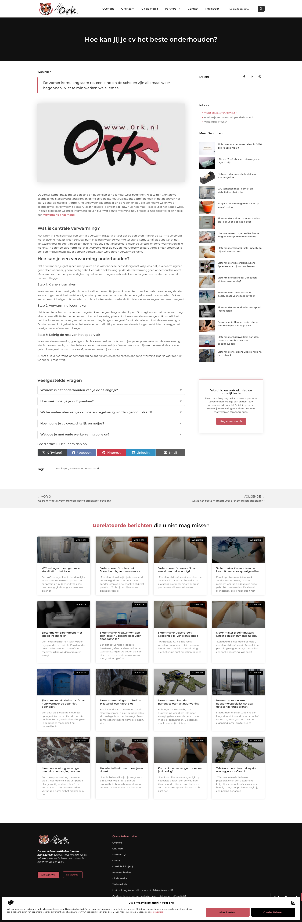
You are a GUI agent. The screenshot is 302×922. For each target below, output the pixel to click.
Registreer (212, 8)
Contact (193, 8)
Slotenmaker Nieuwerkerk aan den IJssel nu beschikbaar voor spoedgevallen (238, 340)
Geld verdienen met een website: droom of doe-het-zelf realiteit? (149, 896)
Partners (170, 8)
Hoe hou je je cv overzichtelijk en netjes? (111, 423)
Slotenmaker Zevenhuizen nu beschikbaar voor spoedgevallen (237, 569)
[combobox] (242, 9)
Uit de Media (149, 8)
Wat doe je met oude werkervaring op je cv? (111, 434)
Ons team (127, 8)
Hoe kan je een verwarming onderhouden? (228, 117)
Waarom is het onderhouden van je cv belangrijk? (111, 390)
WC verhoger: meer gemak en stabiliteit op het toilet (61, 569)
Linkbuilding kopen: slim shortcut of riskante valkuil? (142, 890)
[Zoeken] (261, 9)
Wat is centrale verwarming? (220, 112)
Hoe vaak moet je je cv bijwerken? (111, 401)
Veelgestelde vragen (215, 121)
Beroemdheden (121, 872)
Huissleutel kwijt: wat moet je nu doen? (121, 770)
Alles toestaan (227, 912)
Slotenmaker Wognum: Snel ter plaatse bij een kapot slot (120, 702)
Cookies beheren (273, 912)
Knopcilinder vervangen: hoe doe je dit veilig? (180, 770)
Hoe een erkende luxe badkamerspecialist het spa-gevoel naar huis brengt (235, 703)
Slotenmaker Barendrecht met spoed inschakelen (62, 634)
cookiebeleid (156, 912)
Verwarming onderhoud (84, 468)
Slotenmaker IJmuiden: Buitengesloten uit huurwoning (178, 702)
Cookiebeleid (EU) (122, 866)
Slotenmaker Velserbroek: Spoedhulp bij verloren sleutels (178, 634)
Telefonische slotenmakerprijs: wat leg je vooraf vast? (236, 770)
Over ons (108, 8)
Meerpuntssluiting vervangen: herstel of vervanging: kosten (61, 770)
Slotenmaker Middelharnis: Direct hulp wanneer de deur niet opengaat (64, 703)
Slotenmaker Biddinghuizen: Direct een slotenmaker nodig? (236, 634)
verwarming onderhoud (59, 214)
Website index (120, 884)
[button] (293, 903)
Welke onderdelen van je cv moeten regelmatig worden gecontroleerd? (111, 412)
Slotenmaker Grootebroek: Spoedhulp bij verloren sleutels (120, 569)
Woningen (44, 71)
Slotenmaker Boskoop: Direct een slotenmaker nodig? (177, 569)
